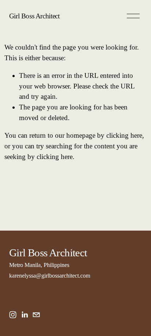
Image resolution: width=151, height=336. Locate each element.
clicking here (124, 135)
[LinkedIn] (24, 314)
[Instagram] (12, 314)
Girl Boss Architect (34, 16)
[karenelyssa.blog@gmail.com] (36, 314)
